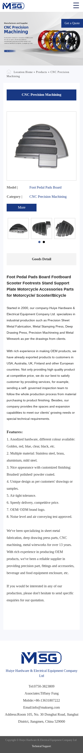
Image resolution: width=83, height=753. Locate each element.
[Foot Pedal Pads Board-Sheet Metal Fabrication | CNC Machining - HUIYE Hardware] (41, 4)
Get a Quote (72, 23)
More (21, 207)
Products (41, 72)
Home (29, 72)
